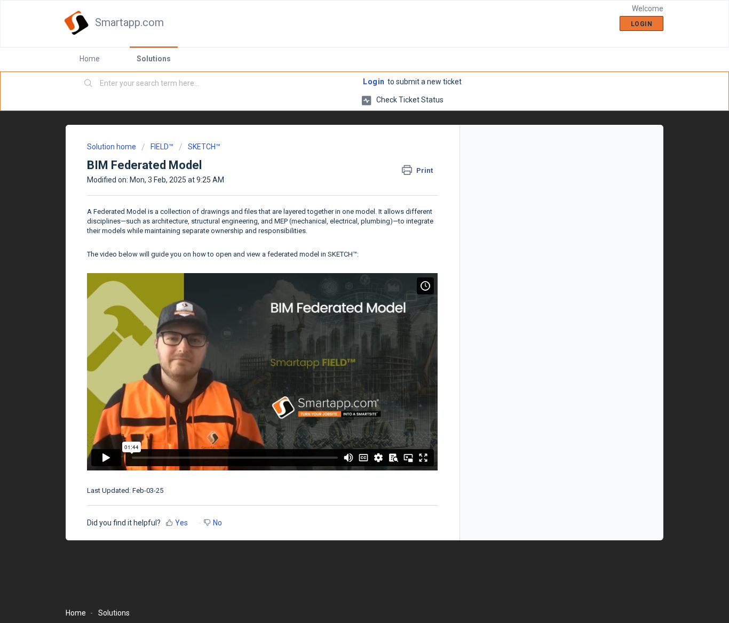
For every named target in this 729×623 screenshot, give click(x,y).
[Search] (88, 83)
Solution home (112, 146)
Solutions (154, 58)
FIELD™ (161, 146)
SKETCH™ (204, 146)
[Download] (344, 171)
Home (90, 58)
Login (374, 81)
